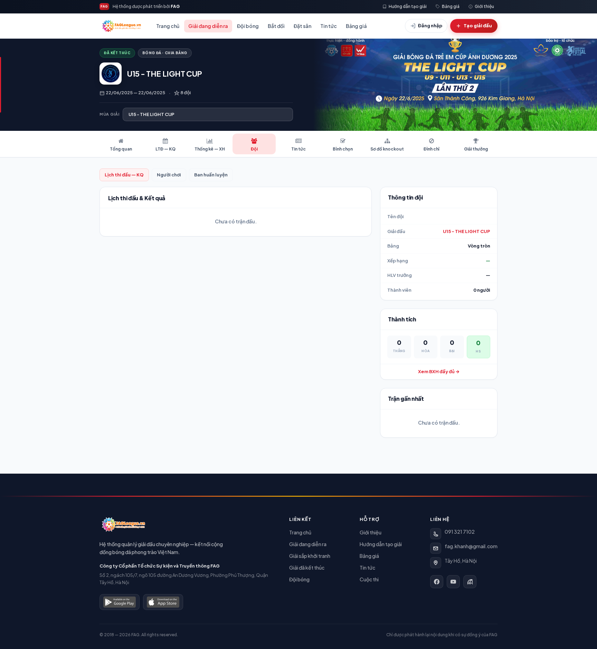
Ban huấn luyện (211, 174)
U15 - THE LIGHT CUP (466, 231)
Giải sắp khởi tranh (309, 556)
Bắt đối (276, 26)
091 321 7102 (460, 532)
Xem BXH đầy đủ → (438, 371)
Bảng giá (356, 26)
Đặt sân (302, 26)
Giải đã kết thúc (306, 567)
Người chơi (169, 174)
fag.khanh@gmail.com (471, 546)
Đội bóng (248, 26)
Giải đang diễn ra (208, 26)
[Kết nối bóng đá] (469, 581)
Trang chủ (167, 26)
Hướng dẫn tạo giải (381, 544)
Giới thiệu (370, 532)
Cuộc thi (369, 579)
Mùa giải (109, 114)
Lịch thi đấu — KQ (124, 174)
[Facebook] (436, 581)
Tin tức (328, 26)
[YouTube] (453, 581)
